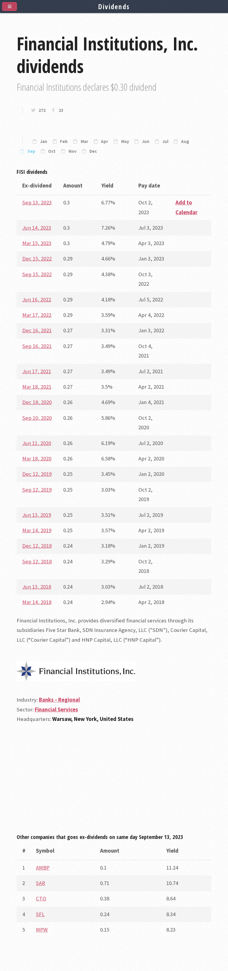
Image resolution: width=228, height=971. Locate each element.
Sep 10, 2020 (37, 417)
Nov (73, 151)
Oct (52, 151)
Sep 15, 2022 (37, 274)
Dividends (114, 6)
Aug (185, 141)
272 (42, 110)
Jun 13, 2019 (36, 514)
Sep (31, 151)
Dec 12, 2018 (37, 545)
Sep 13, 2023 (37, 202)
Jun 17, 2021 (36, 371)
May (125, 141)
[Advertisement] (114, 780)
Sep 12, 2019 (37, 489)
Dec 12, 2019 (37, 474)
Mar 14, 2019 (36, 530)
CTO (41, 898)
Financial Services (56, 709)
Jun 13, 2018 (36, 586)
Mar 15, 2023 (36, 243)
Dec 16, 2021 (37, 330)
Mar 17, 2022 (36, 315)
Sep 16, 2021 (37, 346)
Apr (104, 141)
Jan (43, 141)
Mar (84, 141)
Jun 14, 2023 (36, 227)
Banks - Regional (59, 699)
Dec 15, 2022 (37, 258)
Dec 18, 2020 (37, 402)
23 (61, 110)
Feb (64, 141)
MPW (42, 929)
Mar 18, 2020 (36, 458)
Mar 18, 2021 (36, 386)
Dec (93, 151)
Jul (165, 141)
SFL (40, 914)
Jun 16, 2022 (36, 299)
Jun (145, 141)
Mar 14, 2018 (36, 602)
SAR (40, 883)
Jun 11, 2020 (36, 443)
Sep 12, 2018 (37, 561)
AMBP (43, 867)
